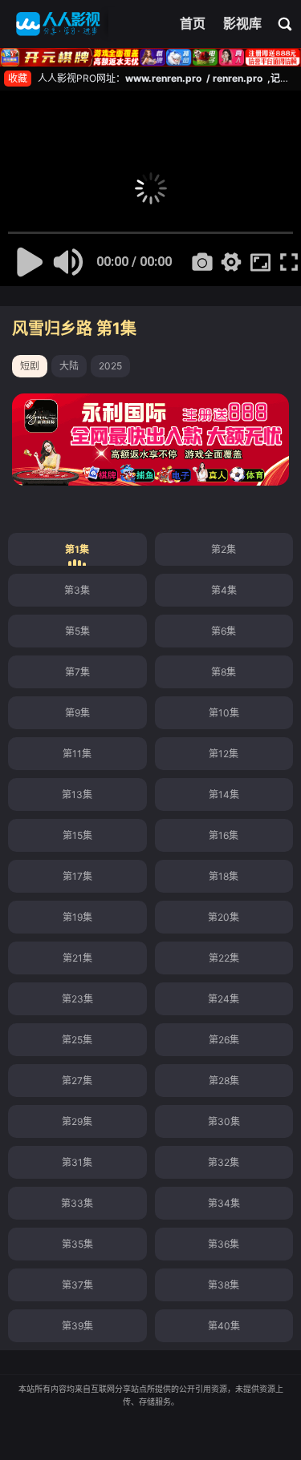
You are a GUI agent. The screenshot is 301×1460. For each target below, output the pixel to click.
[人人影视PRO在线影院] (58, 24)
